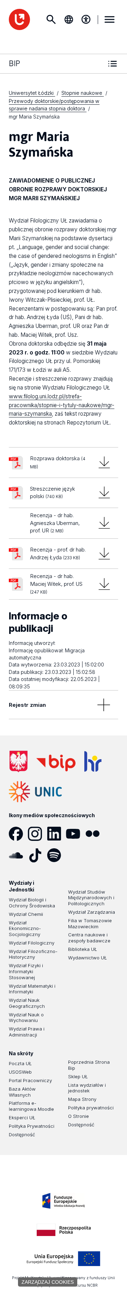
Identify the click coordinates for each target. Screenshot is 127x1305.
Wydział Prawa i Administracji (26, 1032)
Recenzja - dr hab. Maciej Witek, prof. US (56, 583)
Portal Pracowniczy (30, 1080)
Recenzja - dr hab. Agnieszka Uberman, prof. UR (55, 523)
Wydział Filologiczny (31, 943)
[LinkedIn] (56, 834)
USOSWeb (20, 1072)
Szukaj (51, 19)
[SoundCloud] (18, 855)
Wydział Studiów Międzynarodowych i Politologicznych (91, 898)
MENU (109, 19)
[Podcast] (75, 855)
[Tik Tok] (37, 855)
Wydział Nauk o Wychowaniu (26, 1017)
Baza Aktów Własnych (22, 1092)
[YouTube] (75, 834)
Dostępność (22, 1134)
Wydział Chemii (26, 914)
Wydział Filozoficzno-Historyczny (33, 954)
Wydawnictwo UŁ (87, 957)
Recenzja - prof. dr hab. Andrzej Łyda (58, 553)
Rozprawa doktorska (57, 462)
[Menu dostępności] (86, 19)
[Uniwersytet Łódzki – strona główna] (19, 19)
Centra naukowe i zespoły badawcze (89, 937)
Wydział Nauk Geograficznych (27, 1003)
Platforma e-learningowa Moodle (31, 1106)
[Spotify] (56, 855)
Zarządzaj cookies (48, 1282)
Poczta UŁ (20, 1063)
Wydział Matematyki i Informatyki (32, 989)
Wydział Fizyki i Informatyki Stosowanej (26, 971)
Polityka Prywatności (31, 1126)
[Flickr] (94, 834)
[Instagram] (37, 834)
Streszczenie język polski (52, 492)
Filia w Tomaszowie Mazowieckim (90, 923)
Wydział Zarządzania (91, 912)
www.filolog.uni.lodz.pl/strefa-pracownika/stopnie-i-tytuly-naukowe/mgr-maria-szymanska (61, 405)
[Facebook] (18, 834)
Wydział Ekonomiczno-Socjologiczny (25, 928)
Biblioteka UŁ (82, 949)
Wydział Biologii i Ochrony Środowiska (32, 902)
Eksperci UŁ (22, 1117)
